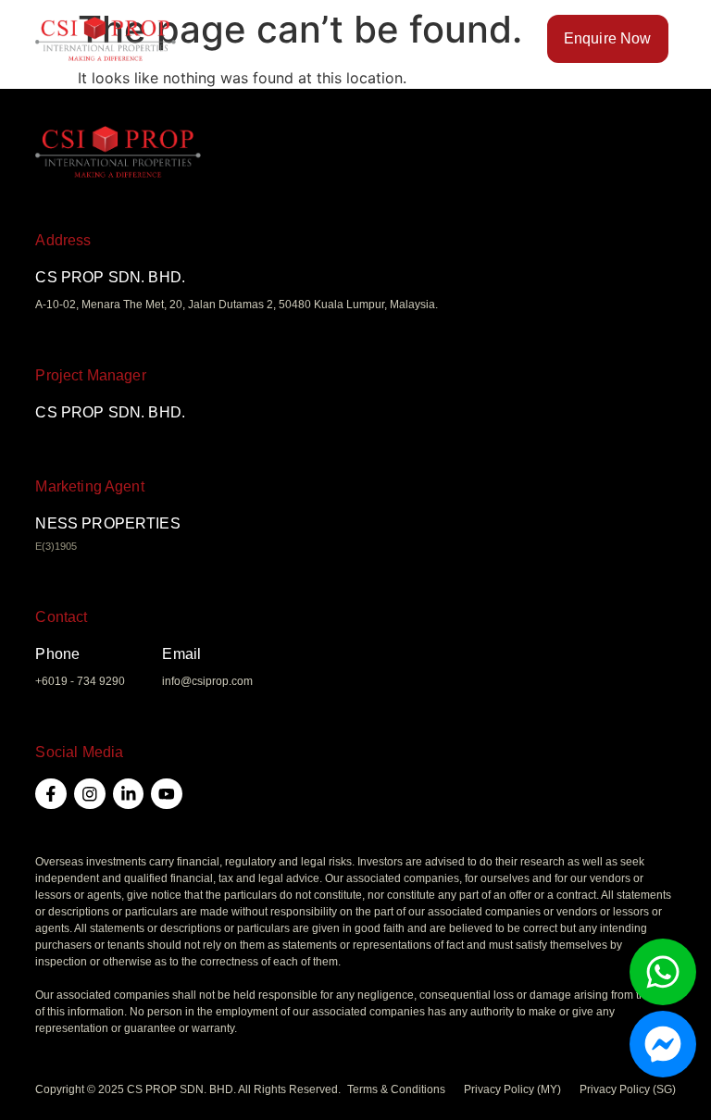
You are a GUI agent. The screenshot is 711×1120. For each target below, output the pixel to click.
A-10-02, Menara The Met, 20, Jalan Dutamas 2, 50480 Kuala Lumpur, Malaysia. (236, 304)
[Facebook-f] (51, 794)
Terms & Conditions (396, 1089)
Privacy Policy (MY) (512, 1089)
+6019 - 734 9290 (80, 681)
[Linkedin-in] (128, 794)
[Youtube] (166, 794)
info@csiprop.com (207, 681)
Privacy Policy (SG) (628, 1089)
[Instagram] (90, 794)
